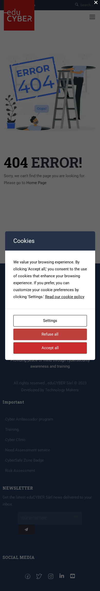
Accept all (50, 348)
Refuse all (50, 334)
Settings (50, 320)
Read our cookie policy (64, 296)
